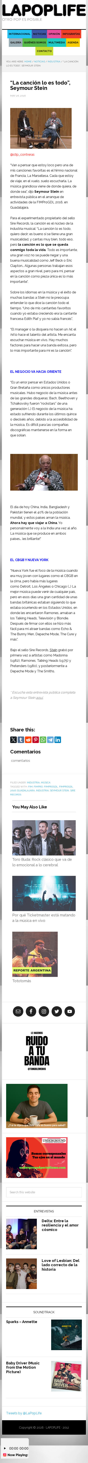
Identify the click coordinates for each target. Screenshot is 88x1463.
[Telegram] (50, 739)
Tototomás (21, 981)
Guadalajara (26, 790)
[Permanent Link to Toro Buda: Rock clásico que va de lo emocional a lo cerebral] (44, 823)
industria (42, 790)
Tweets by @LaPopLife (24, 1413)
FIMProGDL (51, 786)
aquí (39, 698)
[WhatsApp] (43, 739)
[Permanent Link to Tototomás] (35, 934)
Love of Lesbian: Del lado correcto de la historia (60, 1264)
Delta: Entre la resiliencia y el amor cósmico (60, 1225)
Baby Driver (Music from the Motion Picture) (23, 1367)
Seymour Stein (59, 790)
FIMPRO (38, 786)
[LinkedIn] (57, 739)
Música (45, 782)
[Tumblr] (21, 739)
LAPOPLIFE (44, 12)
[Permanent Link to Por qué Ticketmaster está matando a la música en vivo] (44, 878)
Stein (53, 650)
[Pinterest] (35, 739)
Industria (33, 782)
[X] (13, 739)
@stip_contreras (22, 154)
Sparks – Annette (21, 1322)
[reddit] (28, 739)
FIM (30, 786)
